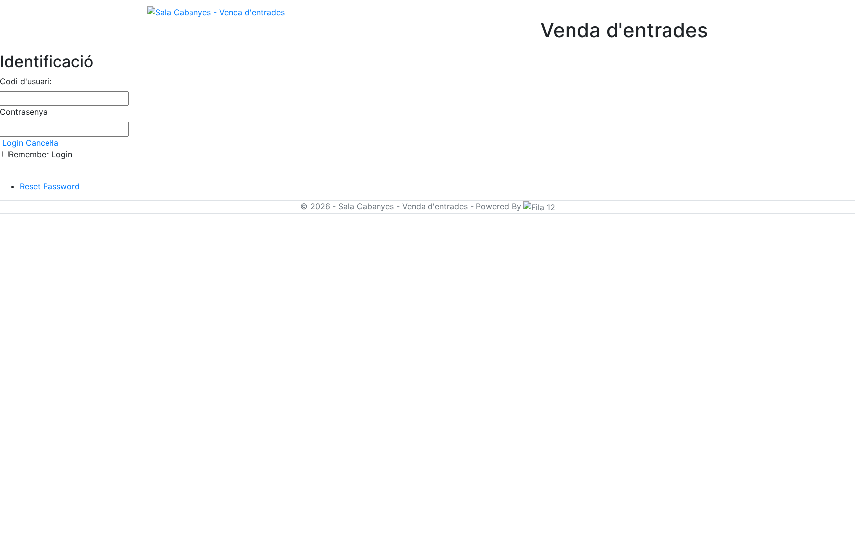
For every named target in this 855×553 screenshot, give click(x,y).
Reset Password (50, 186)
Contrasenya (24, 112)
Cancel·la (42, 143)
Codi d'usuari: (25, 81)
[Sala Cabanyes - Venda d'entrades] (216, 11)
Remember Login (40, 154)
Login (12, 143)
